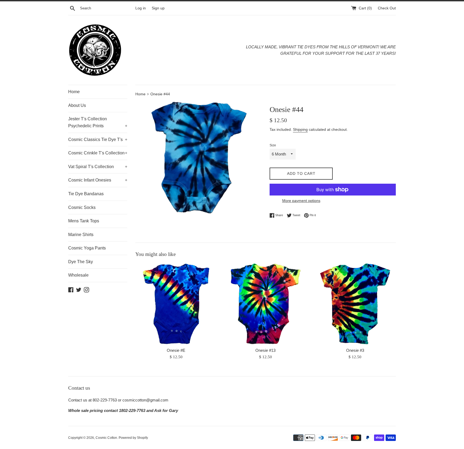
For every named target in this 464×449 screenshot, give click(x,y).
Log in (140, 8)
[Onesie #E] (176, 304)
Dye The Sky (80, 261)
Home (74, 91)
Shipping (300, 129)
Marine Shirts (80, 234)
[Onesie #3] (355, 304)
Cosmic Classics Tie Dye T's (97, 139)
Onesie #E (176, 350)
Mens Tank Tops (83, 221)
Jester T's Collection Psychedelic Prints (97, 122)
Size (273, 145)
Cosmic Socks (82, 207)
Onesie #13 (265, 350)
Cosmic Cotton (106, 438)
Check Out (387, 8)
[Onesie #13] (265, 304)
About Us (77, 105)
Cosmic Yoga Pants (87, 248)
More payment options (301, 200)
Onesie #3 (355, 350)
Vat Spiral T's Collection (97, 166)
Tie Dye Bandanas (86, 193)
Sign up (158, 8)
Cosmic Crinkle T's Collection (97, 153)
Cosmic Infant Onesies (97, 180)
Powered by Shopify (133, 438)
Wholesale (78, 275)
